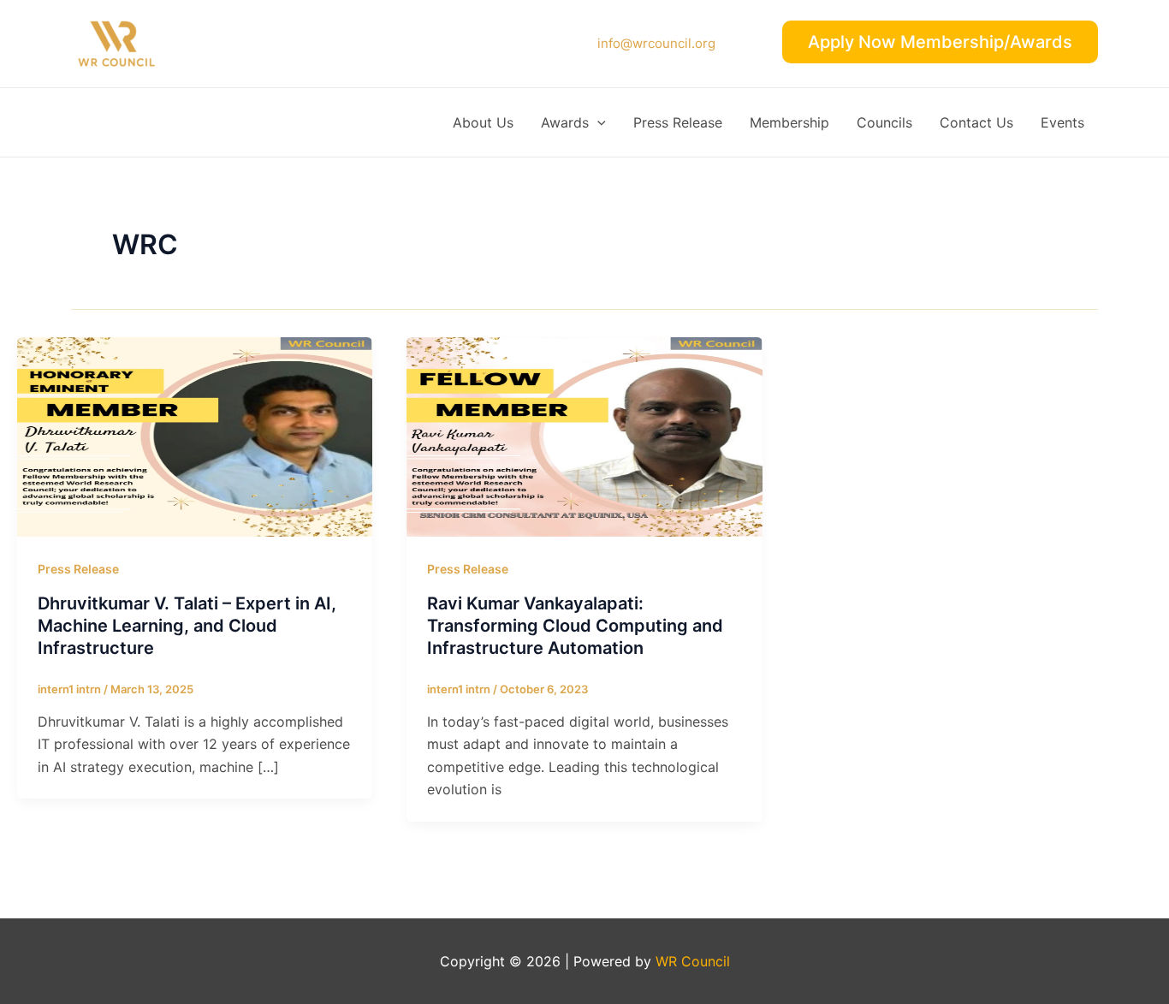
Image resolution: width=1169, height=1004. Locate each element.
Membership (789, 122)
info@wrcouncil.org (656, 43)
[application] (597, 122)
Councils (884, 122)
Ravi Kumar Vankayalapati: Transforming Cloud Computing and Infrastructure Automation (575, 625)
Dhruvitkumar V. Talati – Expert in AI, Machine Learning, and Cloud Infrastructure (187, 625)
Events (1062, 122)
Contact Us (976, 122)
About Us (483, 122)
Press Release (677, 122)
